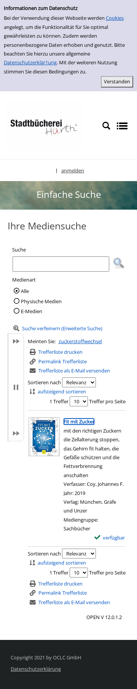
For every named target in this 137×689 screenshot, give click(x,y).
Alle (25, 291)
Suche (19, 249)
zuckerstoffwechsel (80, 341)
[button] (119, 263)
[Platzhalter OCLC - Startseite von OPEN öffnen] (44, 125)
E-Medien (31, 311)
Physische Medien (41, 301)
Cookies (115, 17)
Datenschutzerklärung (36, 668)
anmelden (72, 170)
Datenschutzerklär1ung (30, 62)
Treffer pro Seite (107, 401)
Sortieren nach (44, 382)
